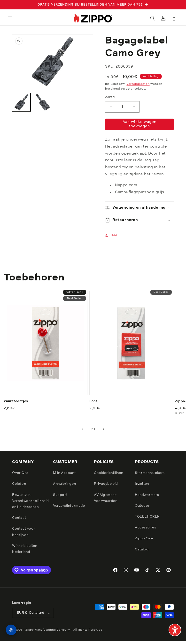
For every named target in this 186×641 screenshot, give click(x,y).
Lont (93, 401)
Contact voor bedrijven (23, 531)
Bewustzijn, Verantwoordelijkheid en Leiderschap (30, 501)
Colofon (19, 483)
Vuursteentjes (16, 401)
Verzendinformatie (69, 505)
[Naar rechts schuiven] (103, 429)
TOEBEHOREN (147, 516)
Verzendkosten (138, 84)
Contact (19, 518)
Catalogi (142, 549)
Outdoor (142, 505)
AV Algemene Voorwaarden (105, 498)
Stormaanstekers (150, 473)
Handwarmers (147, 495)
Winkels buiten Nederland (24, 549)
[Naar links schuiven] (82, 429)
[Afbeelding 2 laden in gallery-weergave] (42, 102)
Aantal (110, 97)
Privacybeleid (106, 483)
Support (60, 495)
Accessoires (145, 527)
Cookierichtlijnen (108, 473)
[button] (10, 18)
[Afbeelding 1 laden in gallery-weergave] (21, 102)
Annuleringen (64, 483)
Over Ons (20, 473)
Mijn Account (64, 473)
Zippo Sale (144, 538)
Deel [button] (114, 235)
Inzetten (142, 483)
